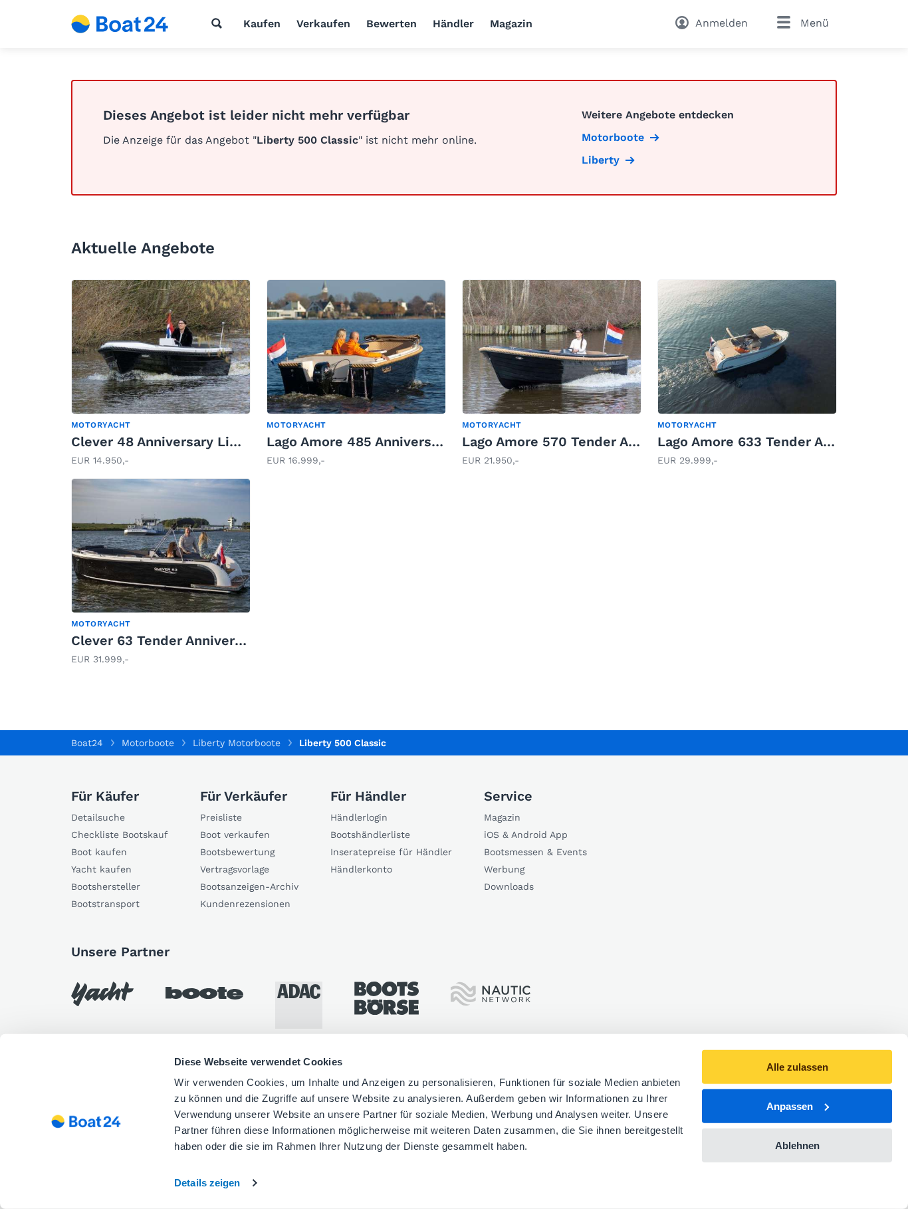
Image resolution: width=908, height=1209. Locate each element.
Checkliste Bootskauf (119, 834)
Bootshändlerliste (370, 834)
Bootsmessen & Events (535, 852)
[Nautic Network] (490, 994)
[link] (161, 373)
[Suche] (219, 23)
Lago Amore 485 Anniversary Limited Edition (412, 442)
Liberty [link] (601, 160)
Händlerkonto (361, 869)
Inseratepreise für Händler (391, 852)
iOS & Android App (526, 834)
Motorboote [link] (613, 137)
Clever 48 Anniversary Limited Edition (195, 442)
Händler (453, 23)
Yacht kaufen (101, 869)
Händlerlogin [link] (359, 817)
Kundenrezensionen (245, 903)
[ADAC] (298, 1005)
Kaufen (262, 23)
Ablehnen (797, 1144)
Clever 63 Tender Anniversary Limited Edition (219, 640)
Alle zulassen (797, 1067)
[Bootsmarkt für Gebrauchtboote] (120, 24)
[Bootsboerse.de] (386, 998)
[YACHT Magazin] (102, 994)
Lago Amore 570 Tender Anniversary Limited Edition (632, 442)
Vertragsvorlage (234, 869)
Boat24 (87, 743)
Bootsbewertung (237, 852)
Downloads (509, 886)
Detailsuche (98, 817)
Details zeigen (207, 1182)
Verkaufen (323, 23)
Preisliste (221, 817)
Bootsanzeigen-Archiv (249, 886)
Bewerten (391, 23)
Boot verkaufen (235, 834)
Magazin (511, 23)
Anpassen (789, 1106)
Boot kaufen (99, 852)
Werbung (504, 869)
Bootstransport (105, 903)
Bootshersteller (105, 886)
